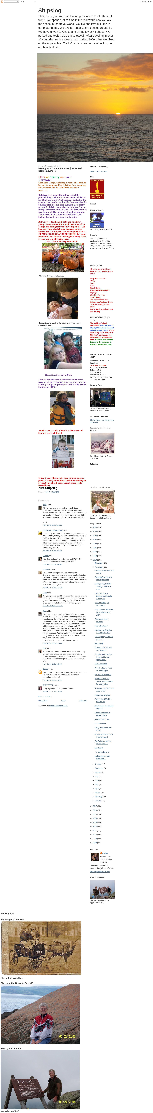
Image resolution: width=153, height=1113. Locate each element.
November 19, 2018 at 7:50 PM (52, 680)
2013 (95, 822)
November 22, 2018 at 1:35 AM (52, 691)
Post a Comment (44, 696)
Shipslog (49, 10)
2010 (95, 834)
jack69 (105, 853)
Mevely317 (47, 569)
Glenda (46, 556)
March (98, 793)
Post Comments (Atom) (58, 706)
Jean (45, 593)
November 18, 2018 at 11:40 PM (52, 525)
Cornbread (99, 748)
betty (45, 505)
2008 (95, 843)
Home (63, 700)
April (97, 788)
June (97, 780)
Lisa (44, 648)
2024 (95, 535)
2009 (95, 839)
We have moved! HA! (103, 675)
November (99, 567)
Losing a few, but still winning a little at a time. (103, 586)
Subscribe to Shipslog (98, 171)
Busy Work (99, 643)
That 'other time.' (101, 626)
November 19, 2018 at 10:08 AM (53, 587)
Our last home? (101, 723)
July (97, 776)
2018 (95, 560)
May (97, 784)
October (98, 764)
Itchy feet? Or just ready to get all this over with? (104, 612)
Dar (44, 611)
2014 (95, 818)
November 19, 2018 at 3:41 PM (52, 664)
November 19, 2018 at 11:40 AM (52, 643)
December (99, 563)
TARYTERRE (48, 685)
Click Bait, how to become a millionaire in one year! (103, 596)
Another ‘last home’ (102, 719)
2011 (95, 830)
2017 (95, 806)
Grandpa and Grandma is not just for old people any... (103, 657)
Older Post (83, 700)
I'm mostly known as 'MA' (53, 530)
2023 (95, 539)
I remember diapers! (102, 695)
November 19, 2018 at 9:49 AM (52, 564)
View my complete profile (100, 872)
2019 (95, 556)
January (98, 801)
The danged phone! (102, 752)
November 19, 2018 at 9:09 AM (52, 550)
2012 (95, 826)
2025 (95, 531)
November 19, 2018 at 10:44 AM (53, 606)
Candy (45, 669)
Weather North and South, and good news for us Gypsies (104, 681)
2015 (95, 814)
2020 (95, 552)
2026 (95, 527)
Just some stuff (101, 664)
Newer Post (42, 700)
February (99, 797)
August (98, 772)
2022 (95, 544)
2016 (95, 810)
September (99, 768)
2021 (95, 548)
